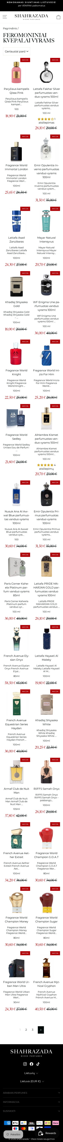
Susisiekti (9, 1111)
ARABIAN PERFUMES (15, 1092)
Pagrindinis (10, 28)
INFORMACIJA (11, 1102)
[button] (46, 119)
